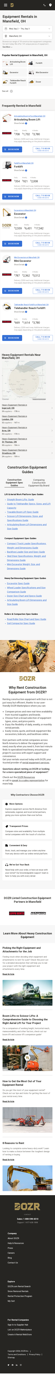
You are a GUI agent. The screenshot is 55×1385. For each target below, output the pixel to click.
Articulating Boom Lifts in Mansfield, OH (29, 116)
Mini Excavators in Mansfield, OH (27, 257)
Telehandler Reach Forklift (29, 308)
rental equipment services (35, 762)
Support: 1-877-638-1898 (27, 1222)
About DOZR (13, 1238)
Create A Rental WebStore (20, 1334)
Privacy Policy (34, 1354)
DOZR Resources (26, 777)
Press (10, 1248)
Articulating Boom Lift (27, 119)
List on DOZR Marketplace (20, 1329)
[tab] (14, 483)
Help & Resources (16, 1243)
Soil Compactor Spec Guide (21, 623)
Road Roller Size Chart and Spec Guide (26, 619)
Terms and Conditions (17, 1354)
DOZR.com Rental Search (19, 1286)
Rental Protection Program (20, 1296)
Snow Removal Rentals (18, 1291)
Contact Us (13, 1262)
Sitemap (11, 1358)
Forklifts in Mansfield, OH (24, 163)
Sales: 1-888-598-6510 (27, 1219)
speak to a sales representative (28, 780)
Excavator (20, 213)
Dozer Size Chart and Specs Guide (24, 596)
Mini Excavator (22, 260)
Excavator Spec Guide (18, 583)
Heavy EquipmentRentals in (14, 406)
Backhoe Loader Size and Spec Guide (26, 552)
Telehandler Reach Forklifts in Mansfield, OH (31, 305)
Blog (10, 1258)
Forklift (18, 166)
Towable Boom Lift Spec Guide (22, 512)
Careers (11, 1253)
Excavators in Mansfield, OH (25, 210)
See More (6, 47)
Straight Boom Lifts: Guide (20, 499)
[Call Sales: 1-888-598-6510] (45, 5)
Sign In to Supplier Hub (18, 1325)
